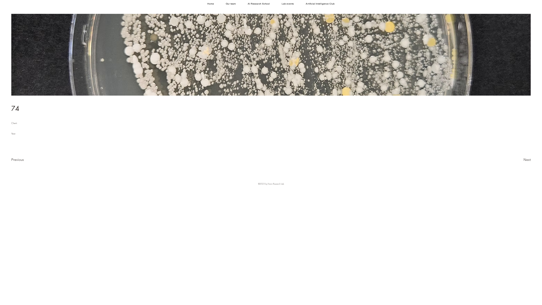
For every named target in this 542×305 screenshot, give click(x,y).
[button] (258, 3)
